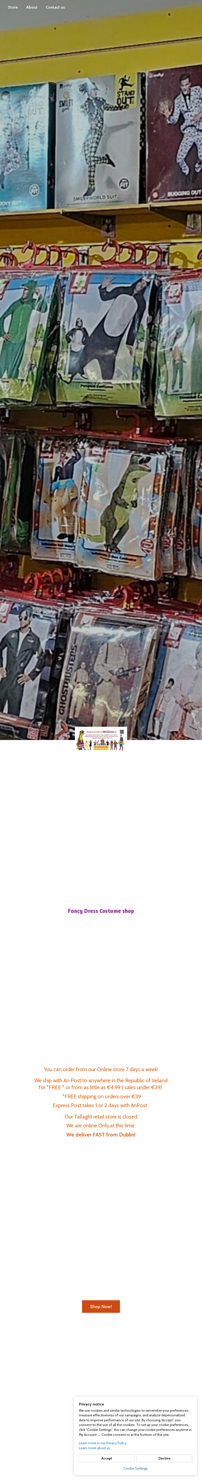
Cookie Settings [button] (135, 1468)
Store (13, 7)
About (31, 7)
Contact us (55, 7)
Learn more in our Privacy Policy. (103, 1443)
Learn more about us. (95, 1448)
